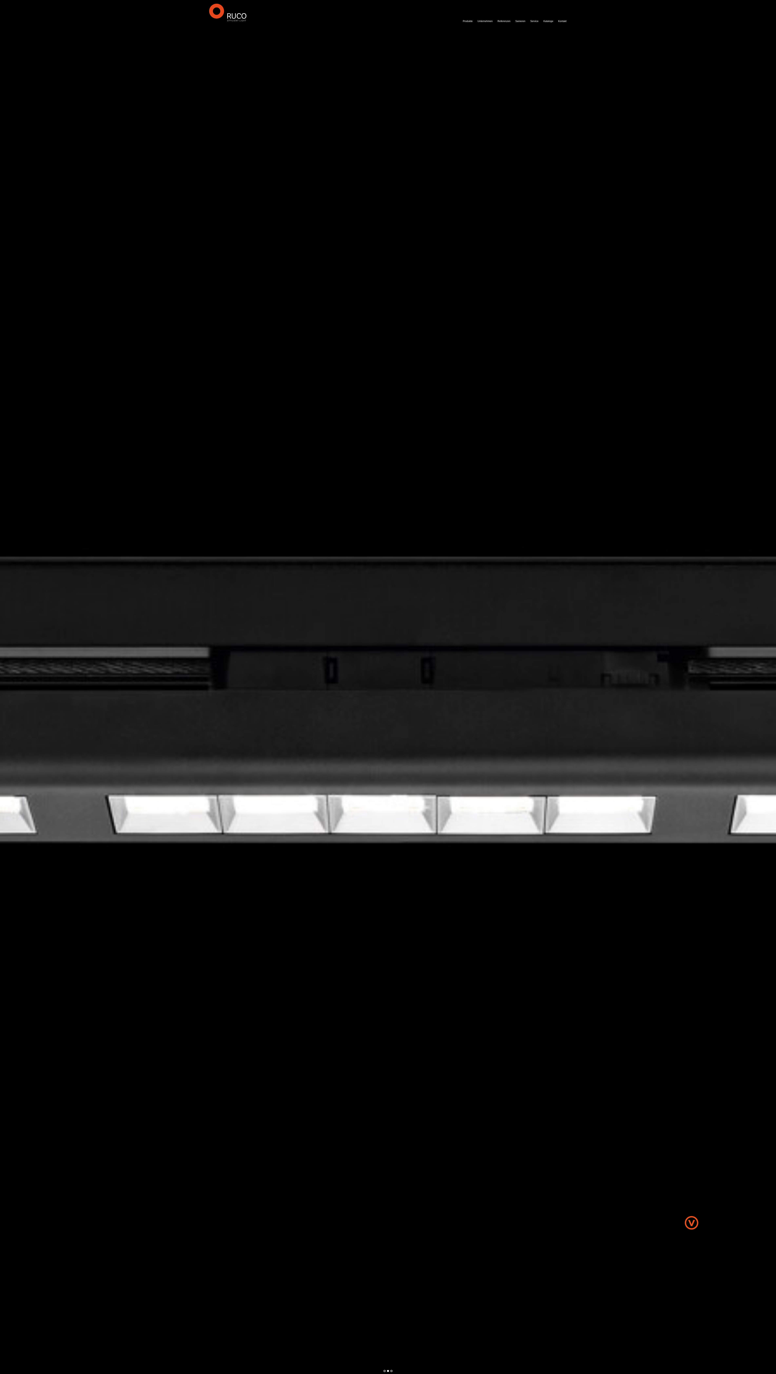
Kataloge (548, 21)
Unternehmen (485, 21)
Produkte (468, 21)
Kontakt (562, 21)
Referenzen (504, 21)
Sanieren (520, 21)
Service (534, 21)
